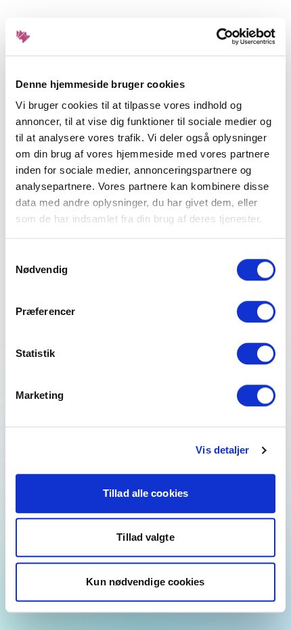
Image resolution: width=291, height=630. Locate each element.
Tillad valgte (145, 537)
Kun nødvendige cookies (145, 581)
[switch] (256, 311)
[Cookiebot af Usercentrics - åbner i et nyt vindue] (216, 36)
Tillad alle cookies (145, 493)
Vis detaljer (222, 450)
